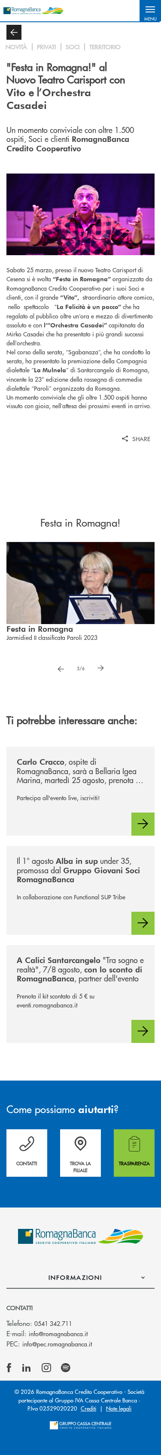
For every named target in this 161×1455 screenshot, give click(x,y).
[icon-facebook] (9, 1368)
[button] (150, 10)
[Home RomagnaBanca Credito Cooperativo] (33, 10)
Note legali (118, 1408)
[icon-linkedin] (26, 1368)
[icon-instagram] (46, 1368)
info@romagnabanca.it (58, 1333)
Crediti (88, 1408)
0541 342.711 (53, 1323)
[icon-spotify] (65, 1368)
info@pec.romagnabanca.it (57, 1344)
